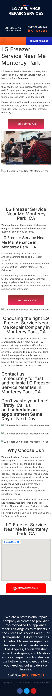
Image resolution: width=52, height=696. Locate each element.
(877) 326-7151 (37, 30)
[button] (3, 40)
